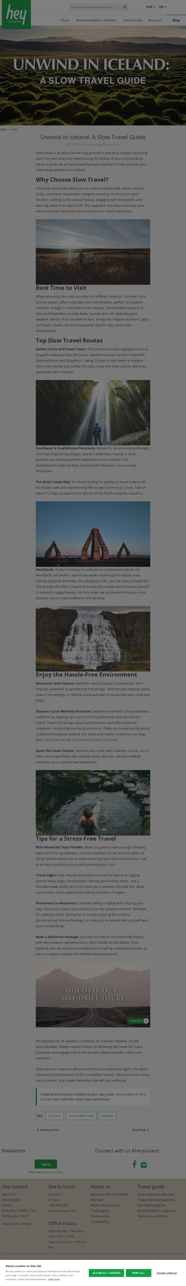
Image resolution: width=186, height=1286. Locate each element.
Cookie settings (167, 1273)
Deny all (138, 1273)
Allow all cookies (106, 1273)
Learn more (54, 1279)
